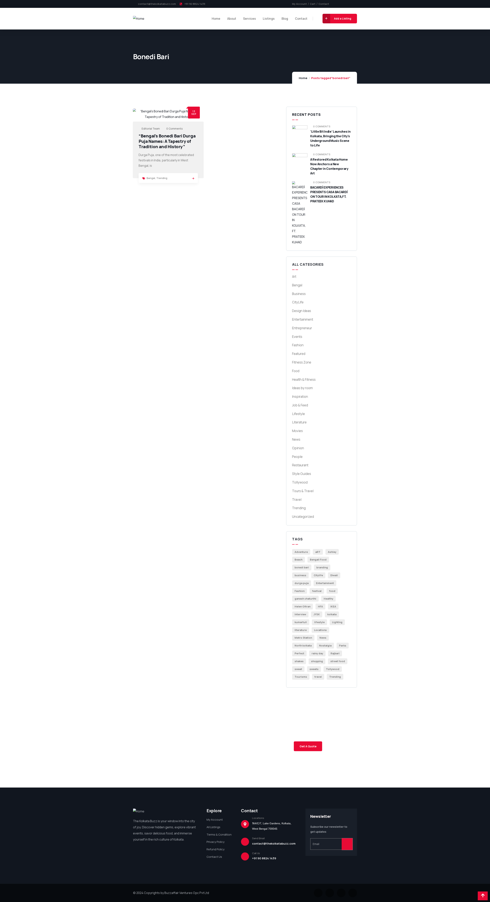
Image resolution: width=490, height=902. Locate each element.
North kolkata (303, 645)
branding (322, 567)
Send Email (258, 838)
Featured (298, 353)
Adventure (301, 552)
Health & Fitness (304, 379)
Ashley (332, 552)
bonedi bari (302, 567)
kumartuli (301, 622)
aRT (317, 552)
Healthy (328, 598)
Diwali (334, 575)
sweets (314, 669)
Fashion (298, 345)
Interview (300, 614)
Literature (299, 422)
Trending (161, 178)
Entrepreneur (302, 328)
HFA (320, 606)
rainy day (317, 653)
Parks (342, 645)
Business (299, 294)
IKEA (333, 606)
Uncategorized (303, 516)
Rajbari (335, 653)
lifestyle (319, 622)
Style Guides (301, 473)
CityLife (298, 302)
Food (295, 371)
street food (337, 661)
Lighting (337, 622)
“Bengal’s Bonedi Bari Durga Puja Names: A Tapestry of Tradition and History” (167, 141)
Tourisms (301, 676)
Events (297, 336)
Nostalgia (325, 645)
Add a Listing (342, 18)
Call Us (256, 853)
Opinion (298, 448)
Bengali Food (318, 559)
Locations (320, 630)
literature (301, 630)
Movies (297, 431)
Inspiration (300, 396)
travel (318, 676)
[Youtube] (349, 3)
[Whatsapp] (355, 3)
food (332, 591)
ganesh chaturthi (305, 598)
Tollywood (300, 482)
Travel (296, 499)
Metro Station (303, 637)
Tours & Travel (303, 491)
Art (294, 276)
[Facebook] (336, 3)
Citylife (318, 575)
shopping (317, 661)
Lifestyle (298, 414)
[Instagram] (342, 3)
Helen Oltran (302, 606)
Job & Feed (300, 405)
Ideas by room (302, 388)
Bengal (151, 178)
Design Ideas (301, 311)
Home (303, 78)
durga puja (302, 583)
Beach (298, 559)
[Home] (138, 18)
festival (317, 591)
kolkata (331, 614)
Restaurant (300, 465)
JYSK (317, 614)
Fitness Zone (301, 362)
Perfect (299, 653)
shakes (299, 661)
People (297, 456)
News (296, 439)
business (300, 575)
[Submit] (347, 844)
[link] (193, 178)
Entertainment (302, 319)
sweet (298, 669)
